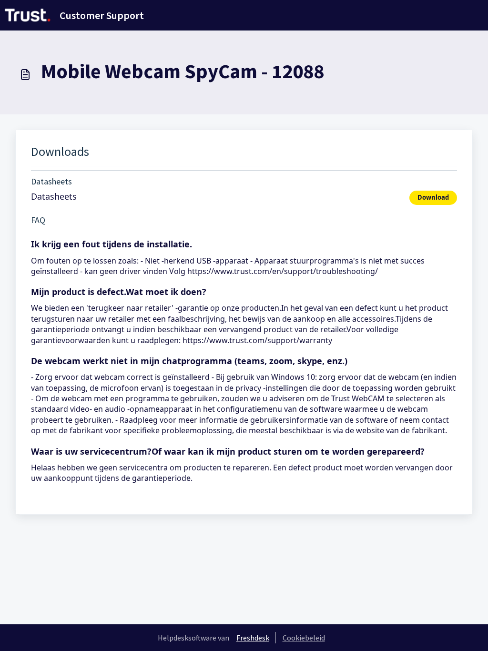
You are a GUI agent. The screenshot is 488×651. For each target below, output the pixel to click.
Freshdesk (252, 637)
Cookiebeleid (304, 637)
